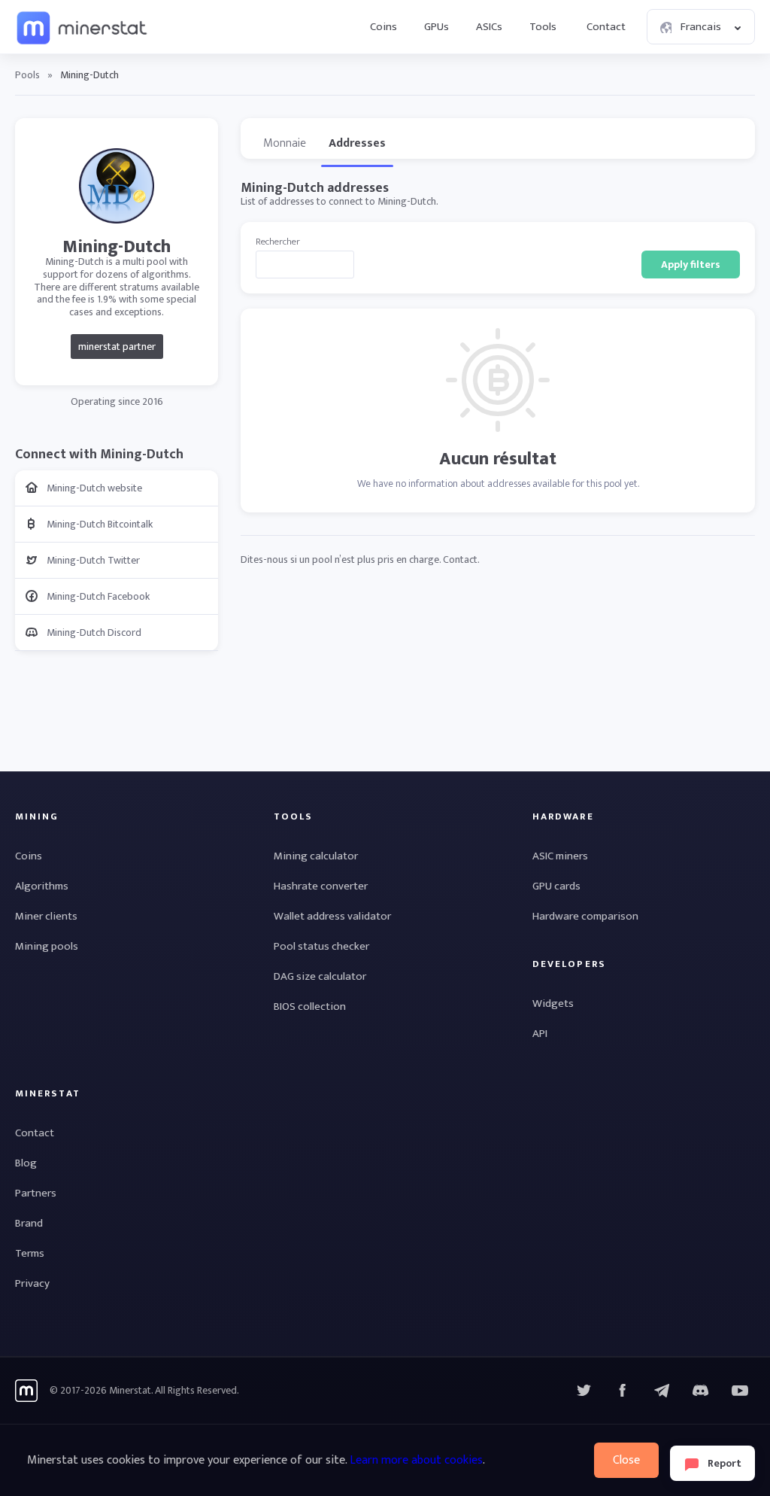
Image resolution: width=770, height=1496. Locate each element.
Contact (606, 26)
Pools (27, 75)
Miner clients (46, 916)
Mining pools (46, 946)
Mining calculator (316, 856)
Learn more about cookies (416, 1460)
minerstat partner (117, 346)
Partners (35, 1193)
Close (626, 1460)
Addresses (357, 143)
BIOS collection (310, 1006)
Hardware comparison (585, 916)
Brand (29, 1223)
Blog (26, 1163)
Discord (740, 1391)
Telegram (662, 1391)
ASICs (489, 26)
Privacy (32, 1283)
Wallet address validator (332, 916)
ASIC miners (560, 856)
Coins (383, 26)
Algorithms (41, 886)
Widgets (553, 1003)
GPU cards (556, 886)
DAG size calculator (320, 976)
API (539, 1033)
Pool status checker (321, 946)
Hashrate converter (321, 886)
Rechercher (278, 242)
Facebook (623, 1391)
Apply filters (690, 264)
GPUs (436, 26)
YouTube (701, 1391)
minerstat (82, 27)
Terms (29, 1253)
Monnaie (284, 143)
